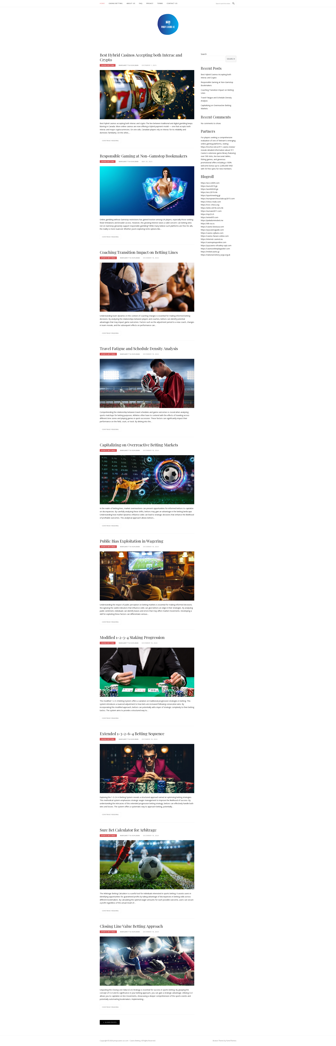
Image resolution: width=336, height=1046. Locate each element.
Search (204, 54)
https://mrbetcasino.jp (210, 251)
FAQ (140, 3)
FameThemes (231, 1041)
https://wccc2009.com (210, 183)
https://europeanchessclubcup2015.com (218, 198)
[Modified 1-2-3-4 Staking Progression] (147, 672)
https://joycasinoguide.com (212, 230)
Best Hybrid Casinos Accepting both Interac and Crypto (141, 57)
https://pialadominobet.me (212, 220)
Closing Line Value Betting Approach (131, 926)
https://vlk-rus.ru (207, 223)
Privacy (149, 3)
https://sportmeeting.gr (210, 195)
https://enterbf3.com (209, 217)
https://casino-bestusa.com (212, 226)
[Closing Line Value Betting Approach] (147, 961)
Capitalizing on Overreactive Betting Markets (139, 444)
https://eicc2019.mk (209, 192)
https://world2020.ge (209, 189)
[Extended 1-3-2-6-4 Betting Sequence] (147, 768)
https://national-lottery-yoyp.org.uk (215, 255)
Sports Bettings (108, 258)
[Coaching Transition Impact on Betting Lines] (147, 287)
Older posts (110, 1022)
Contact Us (172, 3)
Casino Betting (116, 3)
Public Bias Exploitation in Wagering (131, 541)
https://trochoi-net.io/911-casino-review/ (218, 147)
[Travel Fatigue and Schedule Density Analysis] (147, 383)
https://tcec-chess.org (210, 204)
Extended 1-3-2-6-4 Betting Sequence (132, 733)
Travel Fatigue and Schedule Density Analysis (139, 348)
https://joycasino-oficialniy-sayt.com (216, 245)
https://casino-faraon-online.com (215, 236)
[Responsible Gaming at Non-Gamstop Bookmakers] (147, 190)
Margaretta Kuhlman (128, 65)
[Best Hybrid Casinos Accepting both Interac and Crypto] (147, 94)
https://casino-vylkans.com (212, 233)
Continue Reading (110, 141)
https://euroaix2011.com (211, 211)
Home (102, 3)
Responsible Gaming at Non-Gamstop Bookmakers (143, 156)
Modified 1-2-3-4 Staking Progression (132, 637)
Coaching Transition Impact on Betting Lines (139, 252)
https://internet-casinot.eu (212, 239)
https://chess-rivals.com (211, 201)
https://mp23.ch (207, 214)
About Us (131, 3)
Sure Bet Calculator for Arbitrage (128, 830)
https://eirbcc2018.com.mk (212, 208)
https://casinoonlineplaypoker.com (215, 248)
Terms (160, 3)
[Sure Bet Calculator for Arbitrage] (147, 864)
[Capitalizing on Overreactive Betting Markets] (147, 479)
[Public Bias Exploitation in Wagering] (147, 576)
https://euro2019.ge (209, 186)
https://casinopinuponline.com (213, 242)
